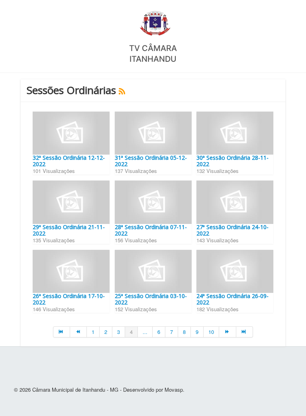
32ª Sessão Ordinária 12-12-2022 (69, 161)
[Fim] (244, 332)
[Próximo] (227, 332)
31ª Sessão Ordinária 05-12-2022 (151, 161)
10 (211, 332)
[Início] (61, 332)
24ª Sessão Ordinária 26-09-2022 (232, 299)
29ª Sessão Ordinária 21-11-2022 (69, 230)
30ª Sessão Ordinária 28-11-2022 (232, 161)
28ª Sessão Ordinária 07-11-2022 (151, 230)
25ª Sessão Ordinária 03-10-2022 (151, 299)
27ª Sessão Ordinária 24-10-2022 (232, 230)
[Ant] (78, 332)
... (145, 332)
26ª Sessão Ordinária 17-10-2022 (69, 299)
